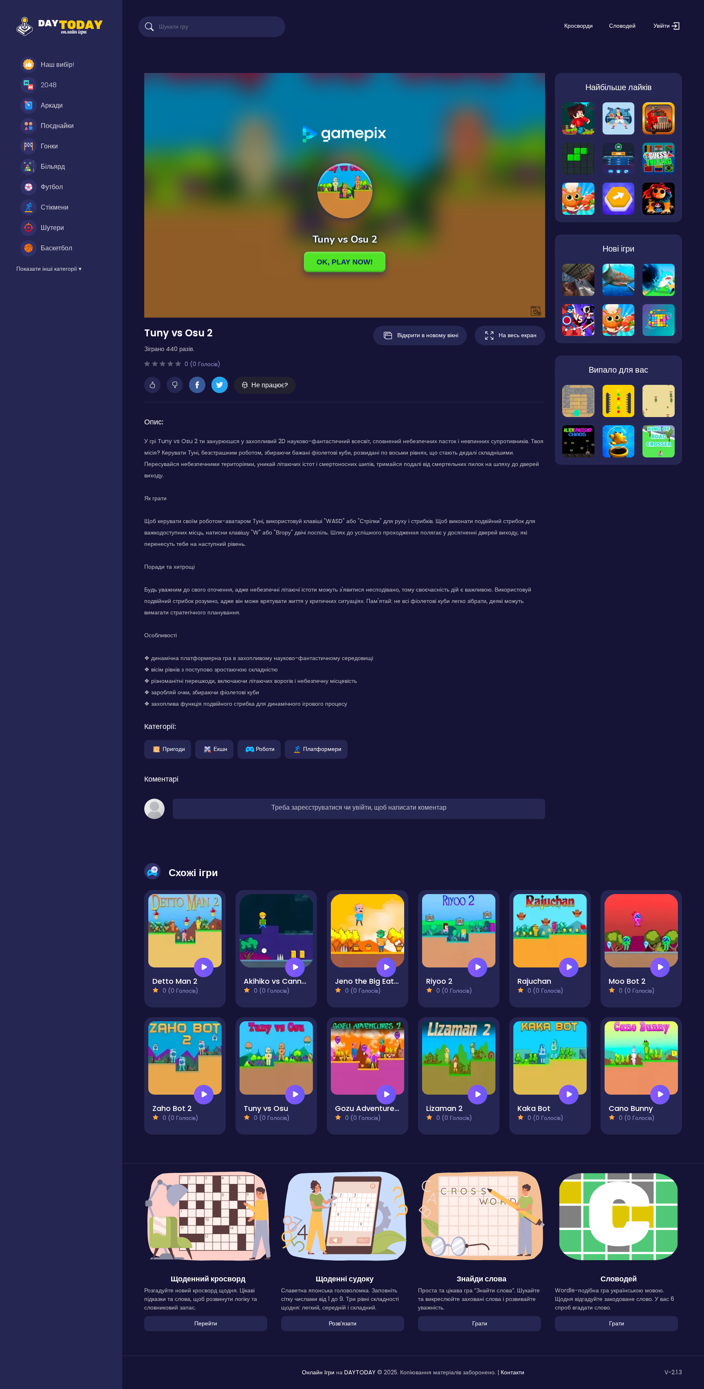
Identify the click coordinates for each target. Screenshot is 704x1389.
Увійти (662, 26)
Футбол (52, 187)
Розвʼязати (342, 1323)
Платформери (322, 748)
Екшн (220, 748)
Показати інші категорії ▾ (48, 269)
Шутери (52, 227)
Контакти (512, 1372)
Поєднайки (57, 125)
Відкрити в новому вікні (427, 335)
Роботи (265, 748)
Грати (479, 1323)
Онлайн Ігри (318, 1372)
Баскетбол (56, 248)
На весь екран (518, 335)
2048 (49, 85)
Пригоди (174, 748)
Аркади (52, 105)
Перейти (205, 1323)
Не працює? (269, 385)
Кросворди (578, 26)
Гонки (49, 146)
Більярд (53, 166)
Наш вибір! (57, 64)
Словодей (622, 26)
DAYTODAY (360, 1372)
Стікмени (54, 207)
